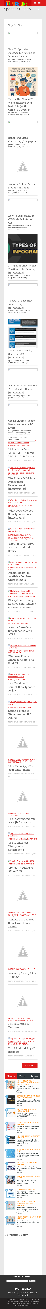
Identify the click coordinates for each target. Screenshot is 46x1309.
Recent (12, 1076)
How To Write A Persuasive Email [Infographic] (27, 1163)
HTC (28, 968)
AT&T (17, 624)
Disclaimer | (24, 1293)
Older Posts (30, 1065)
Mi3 (17, 567)
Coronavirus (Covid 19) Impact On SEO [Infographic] (29, 1218)
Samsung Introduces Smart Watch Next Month (21, 923)
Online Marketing (15, 914)
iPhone (30, 913)
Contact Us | (23, 1295)
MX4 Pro (16, 446)
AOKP (18, 534)
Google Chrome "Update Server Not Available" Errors (22, 424)
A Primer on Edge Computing (26, 1189)
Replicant (31, 539)
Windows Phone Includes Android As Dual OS (21, 659)
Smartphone (26, 446)
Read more (19, 1092)
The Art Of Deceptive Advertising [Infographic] (20, 304)
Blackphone (13, 596)
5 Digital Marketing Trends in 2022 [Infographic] (28, 1123)
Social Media (24, 1044)
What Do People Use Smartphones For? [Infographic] (20, 514)
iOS (9, 761)
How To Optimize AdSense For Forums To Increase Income (21, 53)
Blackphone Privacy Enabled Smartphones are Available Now (22, 603)
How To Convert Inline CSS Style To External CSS (21, 219)
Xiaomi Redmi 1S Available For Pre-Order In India (19, 576)
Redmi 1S (22, 567)
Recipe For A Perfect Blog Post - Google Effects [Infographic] (23, 389)
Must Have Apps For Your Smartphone (20, 767)
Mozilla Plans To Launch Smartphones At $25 (21, 687)
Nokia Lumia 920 (27, 1018)
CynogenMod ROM (15, 536)
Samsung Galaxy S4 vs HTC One (22, 975)
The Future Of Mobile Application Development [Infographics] (21, 483)
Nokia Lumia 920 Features (18, 1025)
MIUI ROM (27, 537)
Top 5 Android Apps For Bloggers (23, 1049)
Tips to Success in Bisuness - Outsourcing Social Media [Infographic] (26, 1203)
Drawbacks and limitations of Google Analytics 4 (26, 1110)
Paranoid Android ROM (17, 539)
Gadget (24, 913)
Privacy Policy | (13, 1293)
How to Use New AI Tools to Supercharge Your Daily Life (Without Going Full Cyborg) (29, 1082)
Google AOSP (28, 536)
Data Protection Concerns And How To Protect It (28, 1177)
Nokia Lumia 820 (14, 1018)
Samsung (26, 914)
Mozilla (11, 680)
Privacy (21, 596)
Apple (18, 759)
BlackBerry (25, 759)
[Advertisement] (25, 15)
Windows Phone (14, 652)
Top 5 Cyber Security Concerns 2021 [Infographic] (20, 354)
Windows (30, 651)
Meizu (10, 446)
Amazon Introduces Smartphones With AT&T (20, 631)
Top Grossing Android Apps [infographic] (22, 820)
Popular (35, 1077)
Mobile (21, 473)
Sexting (17, 707)
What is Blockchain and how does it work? (28, 1150)
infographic (13, 473)
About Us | (34, 1293)
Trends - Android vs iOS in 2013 (20, 869)
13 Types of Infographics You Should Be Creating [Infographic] (22, 269)
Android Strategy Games (21, 1042)
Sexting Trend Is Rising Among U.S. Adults (20, 714)
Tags (23, 1076)
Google (33, 759)
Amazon (11, 624)
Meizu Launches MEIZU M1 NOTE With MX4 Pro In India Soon (22, 453)
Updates (28, 916)
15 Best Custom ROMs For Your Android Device (21, 547)
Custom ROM (25, 534)
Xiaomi (10, 569)
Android (11, 534)
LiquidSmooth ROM (15, 537)
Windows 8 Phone (15, 762)
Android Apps (13, 814)
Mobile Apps (29, 473)
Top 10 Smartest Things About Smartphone (18, 846)
